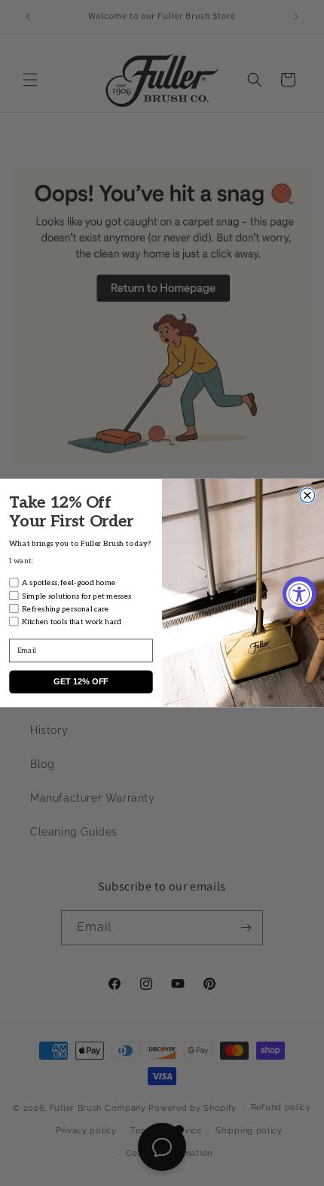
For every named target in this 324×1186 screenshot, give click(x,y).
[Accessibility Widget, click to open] (299, 593)
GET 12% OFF (81, 682)
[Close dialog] (307, 495)
